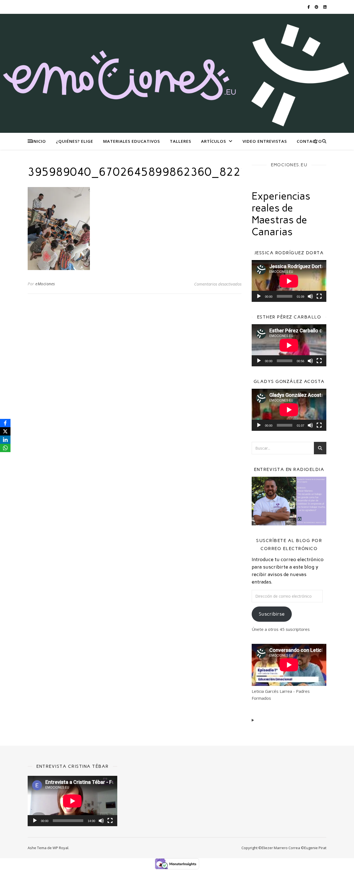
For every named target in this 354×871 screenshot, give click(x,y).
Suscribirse (272, 614)
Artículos (213, 141)
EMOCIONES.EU (289, 164)
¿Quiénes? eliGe (74, 141)
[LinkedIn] (5, 439)
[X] (5, 431)
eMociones (45, 283)
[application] (289, 281)
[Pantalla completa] (319, 296)
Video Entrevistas (265, 141)
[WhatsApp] (5, 448)
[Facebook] (5, 423)
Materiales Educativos (131, 141)
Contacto (309, 141)
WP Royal (60, 847)
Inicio (39, 141)
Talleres (180, 141)
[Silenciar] (310, 296)
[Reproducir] (259, 296)
